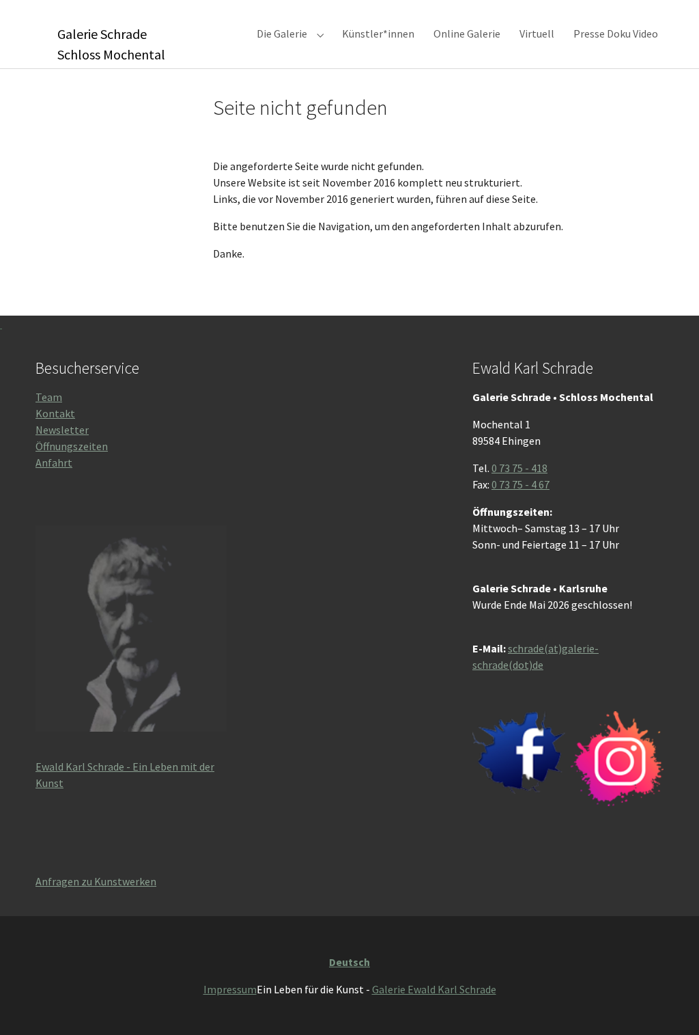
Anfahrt (53, 462)
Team (48, 397)
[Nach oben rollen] (669, 1005)
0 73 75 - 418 (519, 468)
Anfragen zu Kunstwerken (95, 881)
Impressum (230, 989)
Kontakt (55, 413)
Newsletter (62, 430)
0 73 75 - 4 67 (520, 484)
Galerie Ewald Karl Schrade (434, 989)
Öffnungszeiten (71, 446)
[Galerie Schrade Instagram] (617, 759)
